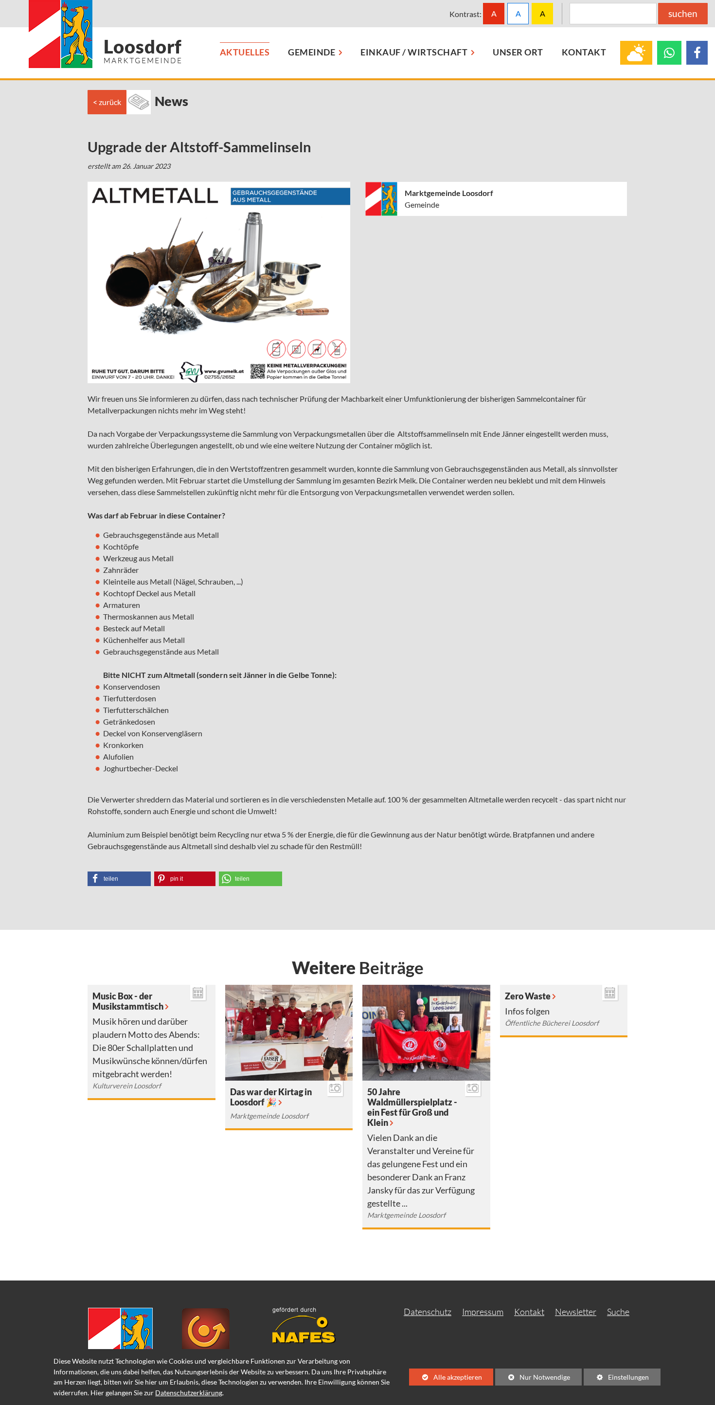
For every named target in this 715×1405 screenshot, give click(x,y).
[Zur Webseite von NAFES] (311, 1324)
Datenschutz (427, 1311)
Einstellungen (616, 1379)
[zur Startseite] (105, 34)
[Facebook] (697, 53)
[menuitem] (244, 52)
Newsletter (575, 1311)
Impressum (482, 1311)
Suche (618, 1311)
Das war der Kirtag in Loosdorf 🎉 (271, 1097)
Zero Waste (528, 996)
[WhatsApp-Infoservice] (669, 53)
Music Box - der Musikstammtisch (127, 1001)
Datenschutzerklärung (188, 1392)
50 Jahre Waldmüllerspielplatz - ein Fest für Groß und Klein (412, 1107)
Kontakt (529, 1311)
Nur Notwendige (532, 1379)
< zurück (107, 102)
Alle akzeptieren (445, 1377)
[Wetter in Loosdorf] (636, 53)
